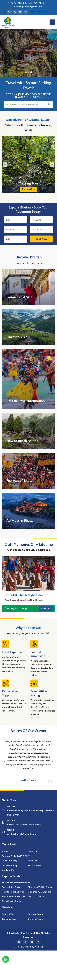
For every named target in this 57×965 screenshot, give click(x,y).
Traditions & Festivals (13, 896)
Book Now (41, 238)
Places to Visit (16, 337)
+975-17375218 (18, 3)
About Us (32, 851)
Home (5, 851)
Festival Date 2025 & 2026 (16, 856)
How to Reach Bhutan (22, 441)
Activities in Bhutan (20, 520)
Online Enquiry (9, 865)
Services (32, 860)
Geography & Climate (39, 891)
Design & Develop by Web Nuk (28, 946)
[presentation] (5, 164)
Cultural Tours (35, 918)
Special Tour (8, 914)
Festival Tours (35, 914)
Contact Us (8, 869)
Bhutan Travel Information (25, 401)
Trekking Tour (28, 183)
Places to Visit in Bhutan (40, 887)
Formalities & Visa (19, 297)
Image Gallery (9, 860)
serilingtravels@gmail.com (29, 6)
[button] (26, 72)
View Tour (46, 608)
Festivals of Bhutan (20, 481)
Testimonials (34, 865)
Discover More (28, 189)
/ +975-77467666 (35, 3)
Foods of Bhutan (36, 896)
